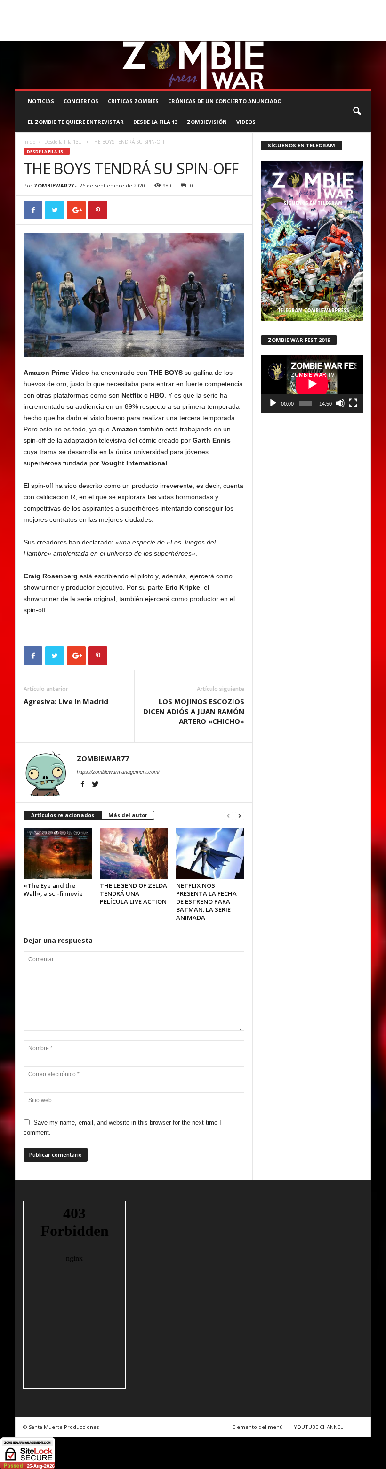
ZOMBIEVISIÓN (207, 121)
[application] (312, 384)
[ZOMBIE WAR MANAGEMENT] (193, 65)
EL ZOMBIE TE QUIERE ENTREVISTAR (76, 121)
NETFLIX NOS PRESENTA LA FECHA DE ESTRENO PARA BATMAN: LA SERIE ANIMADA (206, 901)
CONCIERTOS (81, 101)
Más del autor (127, 815)
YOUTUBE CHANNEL (318, 1426)
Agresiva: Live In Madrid (66, 701)
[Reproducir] (273, 403)
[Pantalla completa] (353, 403)
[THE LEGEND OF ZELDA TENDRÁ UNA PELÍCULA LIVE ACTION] (134, 853)
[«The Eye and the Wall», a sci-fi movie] (58, 853)
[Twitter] (349, 34)
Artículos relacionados (62, 815)
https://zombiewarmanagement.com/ (118, 772)
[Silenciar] (340, 403)
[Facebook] (320, 34)
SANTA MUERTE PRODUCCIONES (162, 6)
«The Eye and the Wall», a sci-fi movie (53, 889)
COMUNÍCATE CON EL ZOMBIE (246, 6)
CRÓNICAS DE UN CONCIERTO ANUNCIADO (224, 101)
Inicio (29, 141)
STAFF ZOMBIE (309, 6)
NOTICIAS (41, 101)
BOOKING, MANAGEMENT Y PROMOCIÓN (65, 6)
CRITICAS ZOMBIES (133, 101)
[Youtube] (364, 34)
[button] (356, 111)
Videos (246, 121)
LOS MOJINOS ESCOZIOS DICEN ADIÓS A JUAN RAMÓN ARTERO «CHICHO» (193, 711)
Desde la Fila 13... (63, 141)
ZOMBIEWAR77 (53, 185)
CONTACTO (348, 6)
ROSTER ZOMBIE (35, 20)
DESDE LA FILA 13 (155, 121)
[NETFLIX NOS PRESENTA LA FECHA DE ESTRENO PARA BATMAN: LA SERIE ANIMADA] (210, 853)
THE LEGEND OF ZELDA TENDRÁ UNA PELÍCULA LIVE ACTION (133, 893)
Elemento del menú (258, 1426)
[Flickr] (334, 34)
